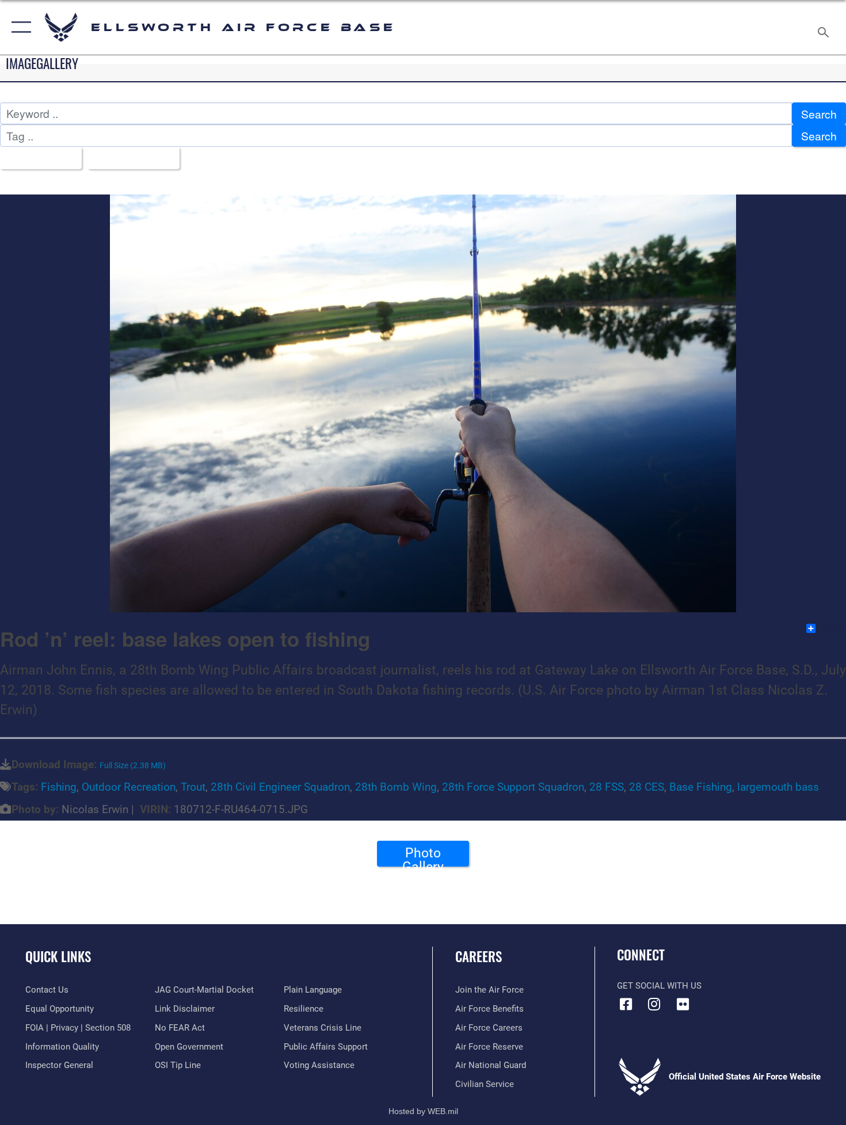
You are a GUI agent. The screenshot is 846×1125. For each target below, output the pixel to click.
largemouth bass (778, 787)
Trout (193, 787)
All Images (36, 158)
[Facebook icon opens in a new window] (625, 1004)
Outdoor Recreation (129, 787)
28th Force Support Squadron (513, 787)
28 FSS (606, 787)
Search (819, 113)
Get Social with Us (659, 986)
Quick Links (58, 956)
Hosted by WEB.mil (423, 1111)
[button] (18, 27)
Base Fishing (700, 787)
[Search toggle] (825, 27)
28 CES (646, 787)
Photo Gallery (423, 856)
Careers (478, 956)
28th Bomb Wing (396, 787)
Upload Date (129, 158)
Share (831, 628)
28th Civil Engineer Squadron (280, 787)
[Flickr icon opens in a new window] (682, 1004)
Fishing (59, 787)
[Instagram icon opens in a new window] (654, 1004)
